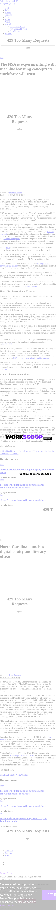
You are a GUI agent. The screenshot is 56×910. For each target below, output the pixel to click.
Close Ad (47, 438)
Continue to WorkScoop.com (35, 474)
